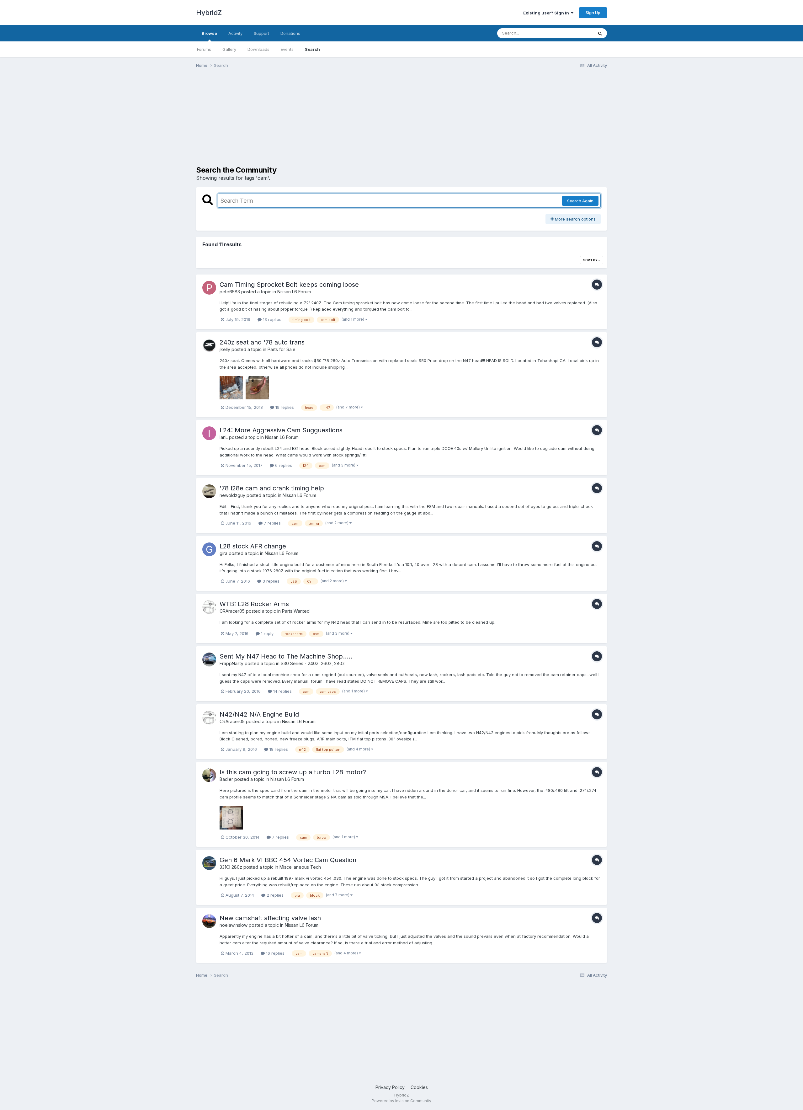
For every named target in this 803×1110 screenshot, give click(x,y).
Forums (204, 49)
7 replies (272, 523)
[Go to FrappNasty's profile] (209, 659)
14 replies (282, 691)
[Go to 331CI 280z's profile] (209, 863)
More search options (575, 218)
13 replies (271, 319)
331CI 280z (231, 867)
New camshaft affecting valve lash (270, 918)
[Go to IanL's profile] (209, 433)
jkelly (225, 349)
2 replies (274, 895)
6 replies (283, 465)
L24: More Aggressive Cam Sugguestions (281, 430)
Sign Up (593, 12)
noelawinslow (233, 925)
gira (223, 553)
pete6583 (230, 291)
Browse (209, 33)
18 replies (278, 749)
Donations (290, 33)
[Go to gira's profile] (209, 549)
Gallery (229, 49)
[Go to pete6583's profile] (209, 288)
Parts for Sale (281, 349)
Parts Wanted (296, 611)
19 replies (284, 407)
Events (287, 49)
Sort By (590, 260)
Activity (235, 33)
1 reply (267, 633)
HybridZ (209, 12)
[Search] (600, 33)
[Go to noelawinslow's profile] (209, 921)
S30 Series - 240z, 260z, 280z (313, 663)
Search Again (580, 200)
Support (261, 33)
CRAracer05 (232, 611)
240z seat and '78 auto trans (262, 342)
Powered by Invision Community (401, 1100)
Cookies (419, 1087)
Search (312, 49)
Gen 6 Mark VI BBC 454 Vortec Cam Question (288, 860)
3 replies (270, 581)
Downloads (258, 49)
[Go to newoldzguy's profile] (209, 491)
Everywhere (574, 33)
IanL (224, 437)
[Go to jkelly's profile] (209, 345)
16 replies (275, 953)
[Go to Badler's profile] (209, 775)
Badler (226, 779)
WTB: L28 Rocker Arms (254, 604)
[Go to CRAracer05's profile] (209, 607)
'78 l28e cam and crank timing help (272, 488)
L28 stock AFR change (253, 546)
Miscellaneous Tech (300, 867)
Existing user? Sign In (547, 12)
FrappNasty (231, 663)
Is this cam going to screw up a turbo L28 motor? (293, 772)
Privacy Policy (390, 1087)
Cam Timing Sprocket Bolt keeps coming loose (289, 284)
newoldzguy (232, 495)
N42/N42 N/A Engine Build (259, 714)
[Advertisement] (310, 122)
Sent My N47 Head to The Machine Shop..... (286, 656)
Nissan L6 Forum (294, 291)
